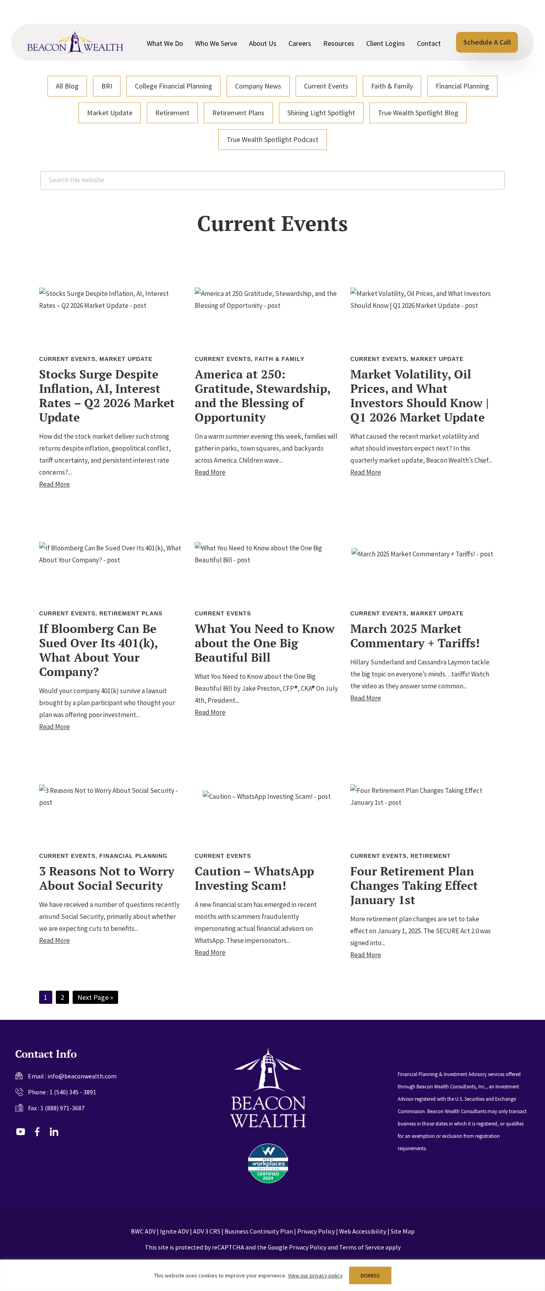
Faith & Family (392, 86)
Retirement (172, 112)
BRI (106, 86)
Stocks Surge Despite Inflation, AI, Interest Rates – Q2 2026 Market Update (107, 395)
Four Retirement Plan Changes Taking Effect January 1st (414, 885)
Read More (54, 484)
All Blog (67, 86)
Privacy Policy (316, 1231)
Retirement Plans (238, 112)
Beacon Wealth (75, 42)
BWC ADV (143, 1231)
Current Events (326, 86)
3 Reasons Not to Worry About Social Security (106, 878)
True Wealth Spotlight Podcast (272, 139)
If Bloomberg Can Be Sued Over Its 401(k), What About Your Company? (98, 650)
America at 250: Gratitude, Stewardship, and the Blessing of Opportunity (262, 395)
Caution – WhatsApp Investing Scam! (254, 878)
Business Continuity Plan (259, 1231)
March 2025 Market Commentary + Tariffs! (415, 636)
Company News (258, 86)
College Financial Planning (173, 86)
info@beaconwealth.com (82, 1076)
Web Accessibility (362, 1231)
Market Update (109, 112)
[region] (272, 1275)
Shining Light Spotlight (321, 112)
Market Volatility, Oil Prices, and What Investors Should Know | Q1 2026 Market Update (419, 395)
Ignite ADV (174, 1231)
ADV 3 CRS (206, 1231)
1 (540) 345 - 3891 (72, 1092)
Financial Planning (462, 86)
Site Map (403, 1231)
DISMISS (370, 1275)
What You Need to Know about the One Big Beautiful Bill (265, 643)
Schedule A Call (487, 42)
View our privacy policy (315, 1275)
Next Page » (95, 998)
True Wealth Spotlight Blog (418, 112)
